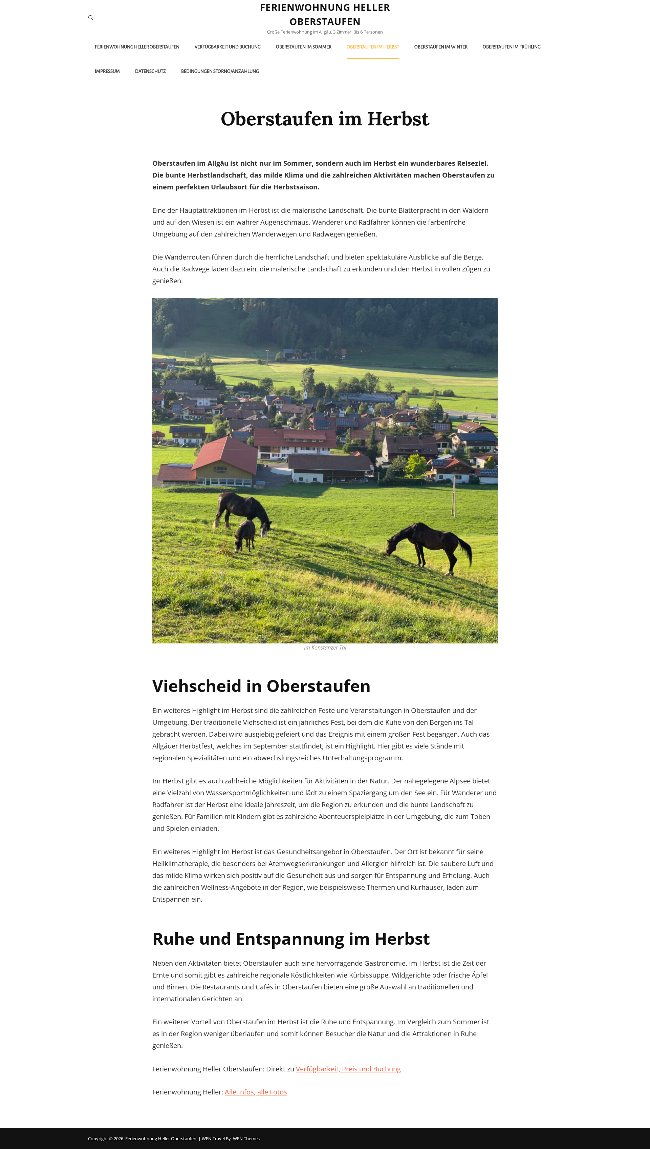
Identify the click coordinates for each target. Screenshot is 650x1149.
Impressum (107, 71)
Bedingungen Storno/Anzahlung (220, 71)
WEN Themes (246, 1138)
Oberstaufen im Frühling (512, 46)
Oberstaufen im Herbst (373, 46)
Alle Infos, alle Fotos (256, 1091)
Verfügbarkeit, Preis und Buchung (348, 1068)
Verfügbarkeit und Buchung (228, 46)
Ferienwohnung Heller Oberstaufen (137, 46)
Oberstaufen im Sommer (303, 46)
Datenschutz (150, 71)
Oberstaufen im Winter (441, 46)
